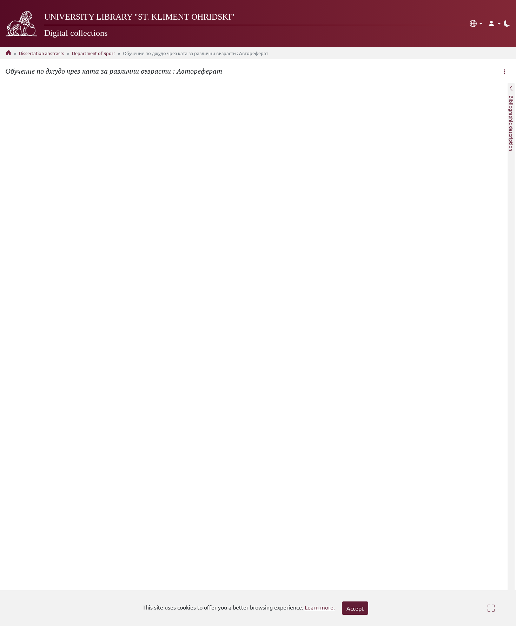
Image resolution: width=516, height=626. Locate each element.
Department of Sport (93, 53)
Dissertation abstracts (41, 53)
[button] (476, 23)
